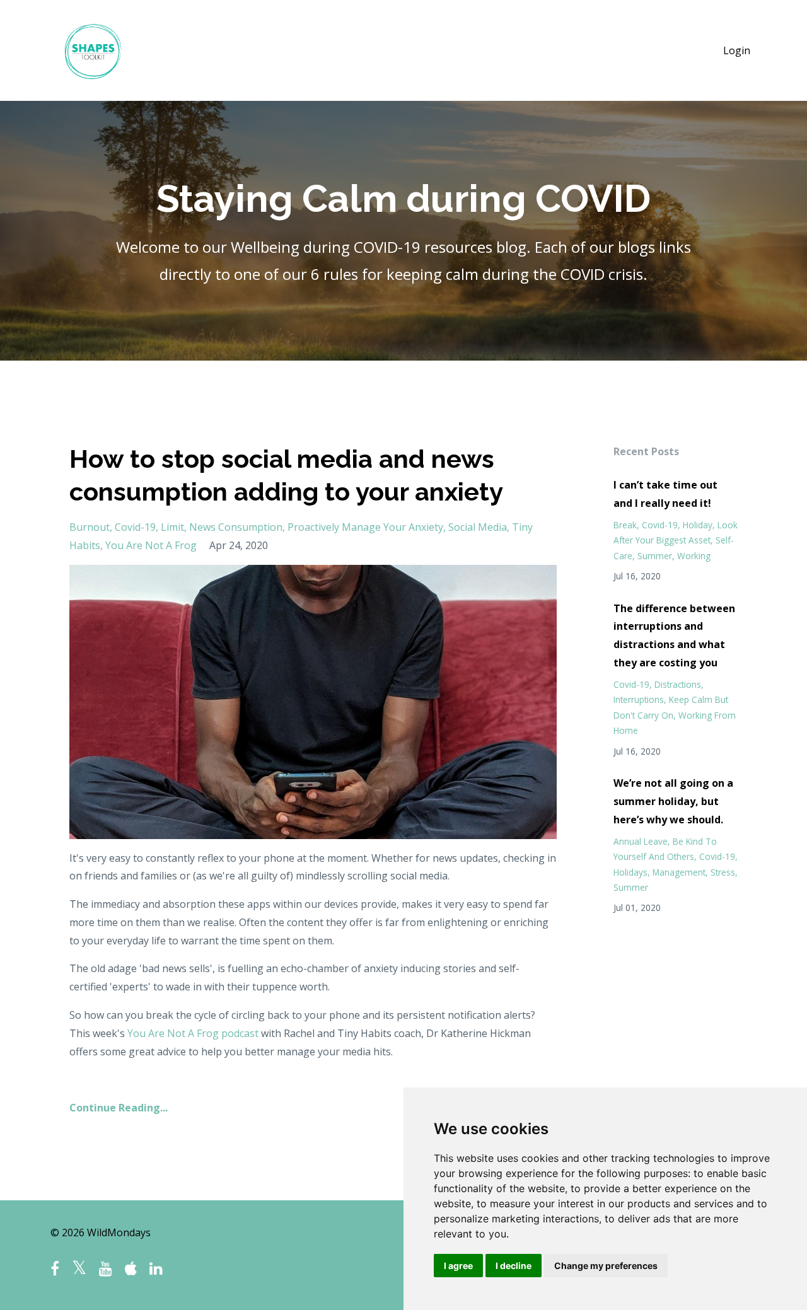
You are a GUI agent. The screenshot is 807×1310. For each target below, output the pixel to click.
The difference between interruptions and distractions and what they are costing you (674, 635)
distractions (677, 684)
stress (723, 872)
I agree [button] (458, 1265)
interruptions (638, 699)
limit (172, 527)
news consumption (235, 527)
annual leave (640, 841)
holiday (697, 525)
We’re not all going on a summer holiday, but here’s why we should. (673, 801)
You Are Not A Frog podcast (192, 1033)
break (625, 525)
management (679, 872)
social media (477, 527)
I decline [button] (513, 1265)
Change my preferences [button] (606, 1265)
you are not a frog (151, 545)
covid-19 (135, 527)
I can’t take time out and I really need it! (665, 494)
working (694, 556)
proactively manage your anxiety (365, 527)
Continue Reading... (118, 1108)
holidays (630, 872)
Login (736, 50)
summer (654, 556)
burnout (89, 527)
